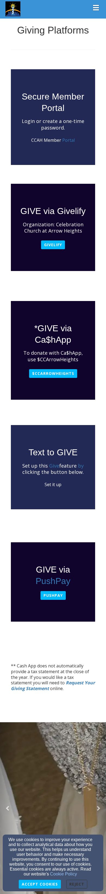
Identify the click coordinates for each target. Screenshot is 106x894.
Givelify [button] (53, 244)
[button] (8, 808)
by (81, 465)
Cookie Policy (63, 874)
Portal (68, 140)
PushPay (53, 581)
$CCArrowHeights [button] (53, 373)
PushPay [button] (53, 595)
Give (53, 465)
